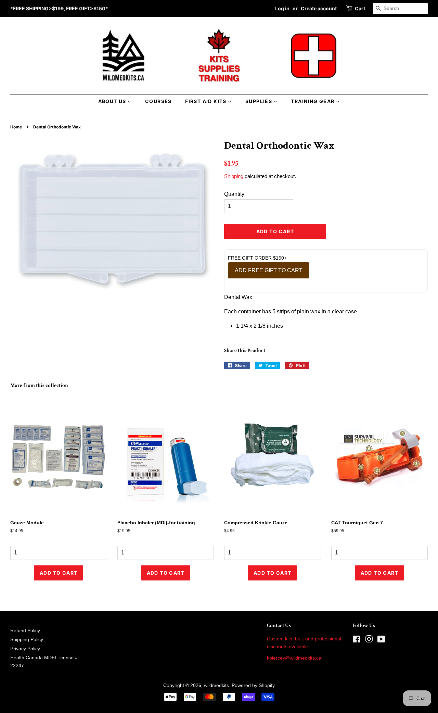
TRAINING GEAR (313, 101)
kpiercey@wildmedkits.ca (294, 658)
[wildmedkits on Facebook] (356, 640)
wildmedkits (216, 685)
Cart (360, 8)
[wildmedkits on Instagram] (369, 640)
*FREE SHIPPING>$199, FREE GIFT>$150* (59, 8)
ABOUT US (113, 101)
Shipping (233, 176)
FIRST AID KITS (206, 101)
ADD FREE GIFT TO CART (268, 270)
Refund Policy (25, 630)
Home (16, 126)
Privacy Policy (25, 648)
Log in (282, 8)
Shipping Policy (26, 639)
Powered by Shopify (253, 685)
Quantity (234, 194)
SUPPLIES (259, 101)
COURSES (158, 101)
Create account (319, 8)
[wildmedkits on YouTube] (381, 640)
